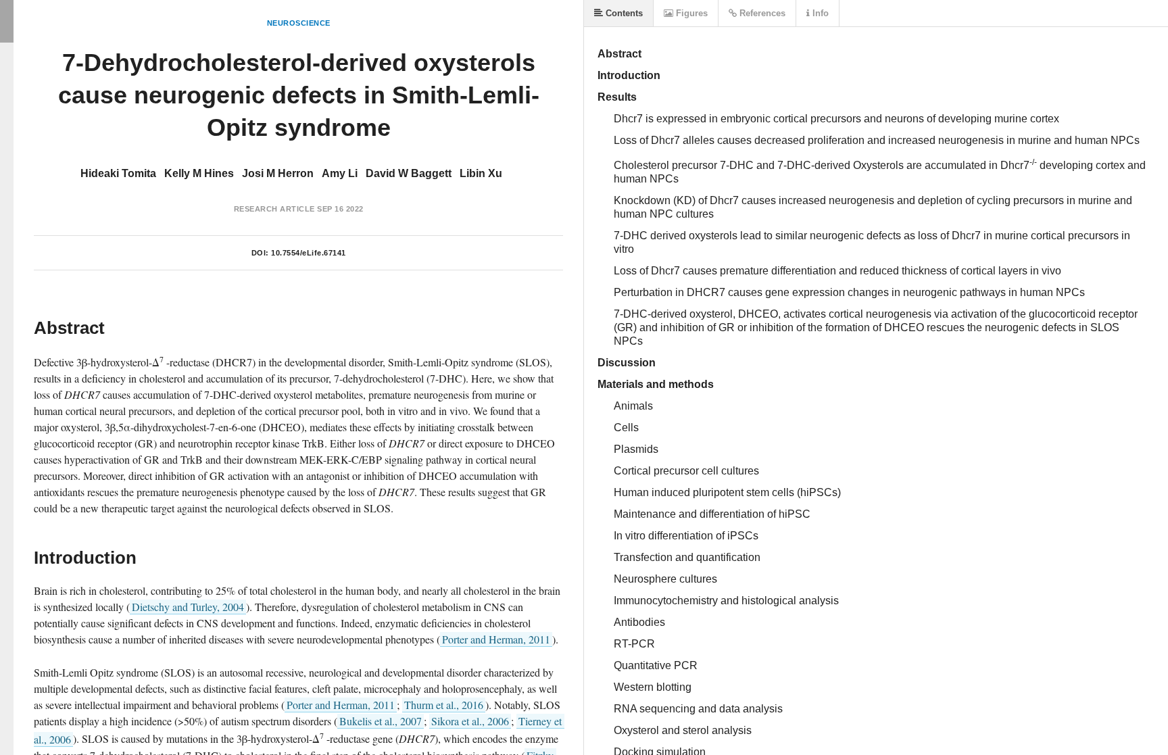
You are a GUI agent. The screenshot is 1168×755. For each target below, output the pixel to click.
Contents (623, 13)
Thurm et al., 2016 (443, 705)
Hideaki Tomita (118, 173)
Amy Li (340, 173)
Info (819, 13)
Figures (690, 13)
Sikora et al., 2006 (470, 721)
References (761, 13)
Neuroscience (299, 23)
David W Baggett (409, 173)
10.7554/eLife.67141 (308, 253)
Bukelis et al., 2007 (380, 721)
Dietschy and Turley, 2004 (188, 607)
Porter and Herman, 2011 (496, 639)
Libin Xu (481, 173)
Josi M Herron (278, 173)
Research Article (274, 209)
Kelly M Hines (199, 173)
